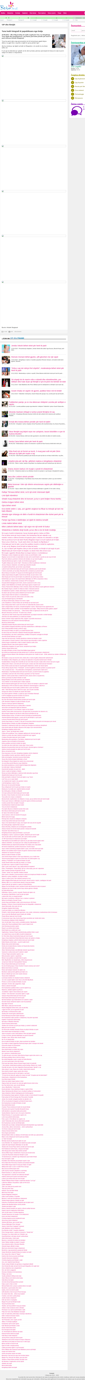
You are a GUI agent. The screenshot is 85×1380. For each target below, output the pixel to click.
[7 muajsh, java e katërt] (58, 18)
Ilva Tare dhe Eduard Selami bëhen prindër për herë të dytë (18, 699)
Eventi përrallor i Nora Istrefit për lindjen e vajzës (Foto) (17, 1089)
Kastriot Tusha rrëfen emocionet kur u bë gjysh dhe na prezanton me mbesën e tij (24, 711)
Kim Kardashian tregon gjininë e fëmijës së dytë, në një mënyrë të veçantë (22, 1095)
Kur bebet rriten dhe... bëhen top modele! (13, 1294)
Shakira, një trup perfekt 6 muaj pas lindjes (14, 1306)
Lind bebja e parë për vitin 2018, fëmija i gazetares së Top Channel (20, 673)
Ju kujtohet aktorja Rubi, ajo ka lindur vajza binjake (16, 567)
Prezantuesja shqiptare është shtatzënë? (13, 920)
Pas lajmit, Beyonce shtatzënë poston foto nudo (15, 809)
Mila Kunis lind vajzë (7, 1192)
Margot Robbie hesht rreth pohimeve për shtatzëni (16, 679)
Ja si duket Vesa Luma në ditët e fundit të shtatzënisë (16, 934)
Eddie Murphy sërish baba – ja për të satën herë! (15, 942)
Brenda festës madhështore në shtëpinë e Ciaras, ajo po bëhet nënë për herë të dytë (25, 799)
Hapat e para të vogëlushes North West (13, 1210)
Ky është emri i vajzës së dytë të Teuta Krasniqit (15, 864)
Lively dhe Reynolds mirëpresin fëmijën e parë (15, 1154)
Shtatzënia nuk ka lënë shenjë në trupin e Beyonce (16, 1339)
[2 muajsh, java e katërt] (40, 18)
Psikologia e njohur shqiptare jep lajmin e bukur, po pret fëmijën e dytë (21, 555)
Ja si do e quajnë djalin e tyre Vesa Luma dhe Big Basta (17, 980)
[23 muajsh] (83, 18)
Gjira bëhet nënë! (9, 505)
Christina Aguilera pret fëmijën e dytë (12, 1260)
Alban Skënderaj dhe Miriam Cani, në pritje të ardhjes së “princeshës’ (21, 1091)
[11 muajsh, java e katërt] (72, 18)
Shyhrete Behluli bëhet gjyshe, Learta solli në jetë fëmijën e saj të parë (21, 717)
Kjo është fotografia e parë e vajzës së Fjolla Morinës (17, 1059)
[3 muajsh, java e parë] (41, 18)
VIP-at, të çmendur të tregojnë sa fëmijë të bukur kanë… (17, 1101)
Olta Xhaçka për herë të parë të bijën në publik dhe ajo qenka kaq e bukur (22, 577)
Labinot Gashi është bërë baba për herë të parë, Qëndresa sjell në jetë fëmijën (24, 569)
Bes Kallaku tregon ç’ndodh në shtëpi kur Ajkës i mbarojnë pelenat (20, 589)
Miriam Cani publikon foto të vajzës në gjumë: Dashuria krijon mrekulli (21, 850)
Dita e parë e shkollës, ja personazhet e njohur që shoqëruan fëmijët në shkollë (24, 874)
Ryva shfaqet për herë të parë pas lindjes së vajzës (16, 787)
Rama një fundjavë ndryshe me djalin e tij (13, 970)
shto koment (17, 331)
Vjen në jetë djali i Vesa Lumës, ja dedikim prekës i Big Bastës (19, 922)
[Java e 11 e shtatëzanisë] (5, 18)
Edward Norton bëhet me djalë (10, 1333)
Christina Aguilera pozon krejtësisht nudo (13, 1218)
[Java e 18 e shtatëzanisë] (11, 18)
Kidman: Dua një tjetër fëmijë (10, 1190)
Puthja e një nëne (7, 1274)
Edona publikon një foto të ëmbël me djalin (14, 743)
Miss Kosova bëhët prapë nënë (10, 1168)
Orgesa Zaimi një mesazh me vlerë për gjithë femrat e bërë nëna (20, 1083)
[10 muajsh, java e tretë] (68, 18)
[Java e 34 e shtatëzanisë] (25, 18)
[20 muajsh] (80, 18)
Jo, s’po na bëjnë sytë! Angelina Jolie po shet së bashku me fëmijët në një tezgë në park (31, 548)
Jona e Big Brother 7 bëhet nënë (11, 1087)
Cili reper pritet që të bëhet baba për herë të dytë (15, 793)
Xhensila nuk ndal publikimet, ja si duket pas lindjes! (16, 616)
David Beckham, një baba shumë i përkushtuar (15, 1236)
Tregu (59, 13)
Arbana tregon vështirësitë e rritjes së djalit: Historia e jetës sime (20, 642)
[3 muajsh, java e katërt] (44, 18)
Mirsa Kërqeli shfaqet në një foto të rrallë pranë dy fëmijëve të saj (20, 713)
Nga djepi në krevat (7, 1003)
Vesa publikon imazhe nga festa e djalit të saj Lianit (16, 755)
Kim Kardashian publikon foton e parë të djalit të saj (16, 988)
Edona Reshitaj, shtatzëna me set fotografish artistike (17, 827)
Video (65, 13)
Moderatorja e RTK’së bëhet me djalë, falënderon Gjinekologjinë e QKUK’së (23, 685)
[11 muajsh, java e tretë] (71, 18)
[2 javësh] (32, 18)
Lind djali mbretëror (10, 495)
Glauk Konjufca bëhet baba (9, 1023)
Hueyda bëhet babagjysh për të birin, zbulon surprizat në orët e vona (21, 583)
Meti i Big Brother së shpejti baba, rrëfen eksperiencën (17, 960)
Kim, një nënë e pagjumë (9, 1270)
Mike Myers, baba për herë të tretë (11, 1005)
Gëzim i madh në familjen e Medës (11, 771)
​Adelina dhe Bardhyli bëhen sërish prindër (14, 1204)
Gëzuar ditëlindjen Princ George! (11, 1224)
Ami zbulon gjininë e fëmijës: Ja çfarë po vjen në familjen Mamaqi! (20, 693)
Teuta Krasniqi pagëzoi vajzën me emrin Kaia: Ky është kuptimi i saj (21, 858)
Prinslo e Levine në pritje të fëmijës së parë (14, 982)
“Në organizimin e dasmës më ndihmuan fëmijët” (15, 1174)
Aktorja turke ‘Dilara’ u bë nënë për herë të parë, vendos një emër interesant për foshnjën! (27, 664)
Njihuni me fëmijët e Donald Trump (11, 900)
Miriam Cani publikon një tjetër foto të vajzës (14, 958)
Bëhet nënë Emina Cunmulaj (10, 968)
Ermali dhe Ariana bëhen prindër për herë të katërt (29, 422)
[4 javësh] (34, 18)
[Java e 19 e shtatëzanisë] (12, 18)
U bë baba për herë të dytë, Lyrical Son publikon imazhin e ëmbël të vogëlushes (28, 544)
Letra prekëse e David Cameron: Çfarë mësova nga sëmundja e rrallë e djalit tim (24, 640)
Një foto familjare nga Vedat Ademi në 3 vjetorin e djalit (17, 999)
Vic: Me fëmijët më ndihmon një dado (12, 1331)
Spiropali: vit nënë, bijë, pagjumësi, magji (13, 984)
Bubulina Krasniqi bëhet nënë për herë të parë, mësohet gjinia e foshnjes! (22, 747)
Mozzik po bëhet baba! (8, 622)
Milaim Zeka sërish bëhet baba (10, 944)
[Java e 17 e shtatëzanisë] (10, 18)
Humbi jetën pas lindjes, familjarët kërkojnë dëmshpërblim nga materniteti (22, 1125)
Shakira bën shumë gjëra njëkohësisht (12, 1013)
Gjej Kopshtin (79, 82)
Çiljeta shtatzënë (6, 1184)
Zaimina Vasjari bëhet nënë (9, 648)
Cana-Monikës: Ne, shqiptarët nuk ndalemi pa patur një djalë (19, 1143)
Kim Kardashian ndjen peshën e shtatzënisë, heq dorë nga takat (20, 1017)
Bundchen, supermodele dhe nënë (11, 1288)
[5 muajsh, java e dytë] (49, 18)
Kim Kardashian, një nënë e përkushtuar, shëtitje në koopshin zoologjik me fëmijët (25, 634)
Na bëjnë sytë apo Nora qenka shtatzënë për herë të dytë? (18, 592)
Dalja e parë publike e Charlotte (11, 1196)
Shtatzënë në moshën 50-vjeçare (11, 852)
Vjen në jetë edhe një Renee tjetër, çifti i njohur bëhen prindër (19, 836)
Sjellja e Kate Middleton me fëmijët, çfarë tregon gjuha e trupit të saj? (21, 585)
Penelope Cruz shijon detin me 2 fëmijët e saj (14, 1234)
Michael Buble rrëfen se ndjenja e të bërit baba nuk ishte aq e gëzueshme (22, 1135)
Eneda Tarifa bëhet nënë (9, 1327)
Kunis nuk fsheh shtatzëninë (10, 1216)
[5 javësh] (35, 18)
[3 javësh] (33, 18)
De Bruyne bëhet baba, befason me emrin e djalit (15, 600)
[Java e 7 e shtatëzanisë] (1, 18)
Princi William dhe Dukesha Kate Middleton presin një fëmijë (19, 1349)
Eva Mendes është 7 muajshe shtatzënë (13, 1230)
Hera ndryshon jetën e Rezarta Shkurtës (13, 1244)
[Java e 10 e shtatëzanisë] (4, 18)
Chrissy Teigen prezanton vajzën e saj (12, 954)
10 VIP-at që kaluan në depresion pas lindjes (14, 838)
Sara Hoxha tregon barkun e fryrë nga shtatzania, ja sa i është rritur (20, 856)
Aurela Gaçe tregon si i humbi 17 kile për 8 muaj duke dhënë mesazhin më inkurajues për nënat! (29, 721)
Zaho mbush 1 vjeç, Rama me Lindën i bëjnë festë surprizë (18, 1069)
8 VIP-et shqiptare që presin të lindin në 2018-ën (15, 695)
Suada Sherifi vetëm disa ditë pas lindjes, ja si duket (16, 862)
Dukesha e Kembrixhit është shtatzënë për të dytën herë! (18, 1202)
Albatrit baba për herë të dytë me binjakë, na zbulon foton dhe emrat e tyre (26, 551)
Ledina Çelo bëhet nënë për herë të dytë (13, 1178)
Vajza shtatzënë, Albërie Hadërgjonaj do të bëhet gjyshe (17, 1093)
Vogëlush (25, 13)
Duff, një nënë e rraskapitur (9, 1300)
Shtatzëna (10, 13)
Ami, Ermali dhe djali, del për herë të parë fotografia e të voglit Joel (20, 1266)
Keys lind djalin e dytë (8, 1158)
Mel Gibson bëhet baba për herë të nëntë (13, 811)
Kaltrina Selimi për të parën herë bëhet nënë (14, 1176)
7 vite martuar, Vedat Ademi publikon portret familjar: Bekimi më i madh (21, 1065)
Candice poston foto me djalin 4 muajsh (13, 803)
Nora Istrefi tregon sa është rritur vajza (12, 1049)
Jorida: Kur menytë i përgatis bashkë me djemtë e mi (16, 1099)
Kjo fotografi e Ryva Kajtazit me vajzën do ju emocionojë (17, 761)
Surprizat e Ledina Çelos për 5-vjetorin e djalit (15, 952)
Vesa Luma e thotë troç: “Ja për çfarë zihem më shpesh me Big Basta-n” (25, 542)
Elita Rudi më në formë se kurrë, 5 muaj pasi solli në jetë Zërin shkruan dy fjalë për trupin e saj (34, 452)
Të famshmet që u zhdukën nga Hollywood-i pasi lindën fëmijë (19, 1156)
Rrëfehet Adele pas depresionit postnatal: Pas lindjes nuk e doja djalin (21, 844)
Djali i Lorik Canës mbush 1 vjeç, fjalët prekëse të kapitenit (18, 866)
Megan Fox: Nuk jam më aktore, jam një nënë (14, 1357)
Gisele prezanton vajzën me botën (11, 1353)
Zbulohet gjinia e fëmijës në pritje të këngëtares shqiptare (18, 723)
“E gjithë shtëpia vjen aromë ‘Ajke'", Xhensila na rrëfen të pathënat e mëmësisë (24, 563)
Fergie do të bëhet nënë (8, 1351)
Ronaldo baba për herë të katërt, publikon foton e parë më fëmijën (20, 687)
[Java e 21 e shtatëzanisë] (14, 18)
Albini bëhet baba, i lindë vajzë (10, 1238)
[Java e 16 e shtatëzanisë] (9, 18)
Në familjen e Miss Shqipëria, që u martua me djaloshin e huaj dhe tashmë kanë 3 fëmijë (27, 660)
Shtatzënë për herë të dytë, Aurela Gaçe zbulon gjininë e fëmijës (20, 888)
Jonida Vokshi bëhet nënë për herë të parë (28, 346)
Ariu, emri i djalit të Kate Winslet (10, 1262)
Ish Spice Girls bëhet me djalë (10, 813)
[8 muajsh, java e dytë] (60, 18)
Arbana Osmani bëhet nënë (9, 1131)
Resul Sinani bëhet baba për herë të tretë (13, 964)
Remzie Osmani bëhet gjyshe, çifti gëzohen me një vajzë (34, 357)
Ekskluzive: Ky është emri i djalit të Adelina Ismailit (16, 789)
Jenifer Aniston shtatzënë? (9, 1298)
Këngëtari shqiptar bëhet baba (10, 908)
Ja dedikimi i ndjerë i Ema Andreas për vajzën (14, 991)
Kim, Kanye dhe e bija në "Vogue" (11, 1254)
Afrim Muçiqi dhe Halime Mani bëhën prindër (14, 1151)
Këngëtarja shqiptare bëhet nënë (11, 729)
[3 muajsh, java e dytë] (42, 18)
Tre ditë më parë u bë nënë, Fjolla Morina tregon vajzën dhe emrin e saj (22, 1055)
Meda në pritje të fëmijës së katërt (11, 854)
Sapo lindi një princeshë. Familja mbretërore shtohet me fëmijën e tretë (22, 638)
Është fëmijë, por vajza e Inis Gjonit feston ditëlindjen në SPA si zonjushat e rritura (24, 579)
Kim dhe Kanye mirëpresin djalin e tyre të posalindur (16, 1001)
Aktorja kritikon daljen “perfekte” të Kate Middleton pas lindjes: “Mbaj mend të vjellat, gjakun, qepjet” (30, 608)
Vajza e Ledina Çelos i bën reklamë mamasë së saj (16, 878)
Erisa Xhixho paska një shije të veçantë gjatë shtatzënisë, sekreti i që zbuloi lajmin (25, 666)
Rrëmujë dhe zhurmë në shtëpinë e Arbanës (14, 819)
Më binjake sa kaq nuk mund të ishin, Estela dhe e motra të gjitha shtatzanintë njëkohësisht (27, 658)
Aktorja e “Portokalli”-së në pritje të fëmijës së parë (16, 860)
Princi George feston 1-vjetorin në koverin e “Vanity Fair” (17, 1232)
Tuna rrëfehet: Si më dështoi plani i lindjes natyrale (16, 681)
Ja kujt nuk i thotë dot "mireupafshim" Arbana (14, 962)
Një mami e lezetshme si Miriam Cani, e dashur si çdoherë (18, 898)
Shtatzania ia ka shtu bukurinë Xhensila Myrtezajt (15, 620)
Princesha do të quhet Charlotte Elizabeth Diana (15, 1109)
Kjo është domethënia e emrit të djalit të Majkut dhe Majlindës (19, 765)
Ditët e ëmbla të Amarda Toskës (10, 1315)
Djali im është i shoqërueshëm (10, 1345)
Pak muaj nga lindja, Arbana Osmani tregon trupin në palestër (19, 1063)
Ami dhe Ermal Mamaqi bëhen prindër (12, 1282)
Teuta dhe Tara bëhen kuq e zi (10, 830)
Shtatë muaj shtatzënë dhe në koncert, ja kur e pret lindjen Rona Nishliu (31, 499)
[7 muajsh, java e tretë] (57, 18)
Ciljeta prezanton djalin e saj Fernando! (13, 1347)
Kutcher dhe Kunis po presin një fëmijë (13, 1256)
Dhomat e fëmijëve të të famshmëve (12, 1272)
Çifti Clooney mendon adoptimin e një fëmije (14, 1170)
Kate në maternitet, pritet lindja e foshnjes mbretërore (17, 1314)
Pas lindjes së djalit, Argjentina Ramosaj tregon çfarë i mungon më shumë (22, 1043)
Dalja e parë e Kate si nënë (9, 1284)
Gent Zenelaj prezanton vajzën (10, 926)
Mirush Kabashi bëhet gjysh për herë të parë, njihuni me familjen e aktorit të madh (25, 683)
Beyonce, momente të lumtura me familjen (13, 1240)
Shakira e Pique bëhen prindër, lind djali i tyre (14, 1359)
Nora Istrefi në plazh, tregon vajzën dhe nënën (15, 1071)
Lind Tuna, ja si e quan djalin (10, 779)
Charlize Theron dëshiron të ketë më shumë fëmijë (16, 1107)
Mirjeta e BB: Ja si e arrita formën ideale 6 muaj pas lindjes (18, 882)
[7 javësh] (37, 18)
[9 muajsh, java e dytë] (63, 18)
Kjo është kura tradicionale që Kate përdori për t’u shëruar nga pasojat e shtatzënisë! (25, 652)
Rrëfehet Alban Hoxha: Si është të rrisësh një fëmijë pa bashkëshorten (21, 715)
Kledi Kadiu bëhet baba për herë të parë (13, 997)
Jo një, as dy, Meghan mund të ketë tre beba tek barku (20, 546)
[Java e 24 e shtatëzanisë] (16, 18)
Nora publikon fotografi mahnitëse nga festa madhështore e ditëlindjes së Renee (24, 626)
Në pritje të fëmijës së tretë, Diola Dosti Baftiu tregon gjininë (18, 650)
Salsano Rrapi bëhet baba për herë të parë (14, 995)
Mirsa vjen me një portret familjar (11, 785)
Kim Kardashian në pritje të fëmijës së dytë (14, 1103)
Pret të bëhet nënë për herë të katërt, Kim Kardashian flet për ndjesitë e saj (26, 535)
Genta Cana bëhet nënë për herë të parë (25, 441)
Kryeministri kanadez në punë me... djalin (13, 769)
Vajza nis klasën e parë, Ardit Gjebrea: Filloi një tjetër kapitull (19, 1033)
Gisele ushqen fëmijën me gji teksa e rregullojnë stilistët (17, 1264)
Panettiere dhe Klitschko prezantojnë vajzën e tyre (16, 1160)
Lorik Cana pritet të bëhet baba (10, 1117)
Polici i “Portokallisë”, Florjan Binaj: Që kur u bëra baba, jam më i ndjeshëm (23, 868)
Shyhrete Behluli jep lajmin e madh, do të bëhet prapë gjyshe (19, 561)
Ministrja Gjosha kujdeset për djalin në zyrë (14, 1141)
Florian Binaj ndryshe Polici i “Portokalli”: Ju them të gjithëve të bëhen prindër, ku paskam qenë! (28, 668)
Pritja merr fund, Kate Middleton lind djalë (13, 1312)
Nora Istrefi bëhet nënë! (8, 1105)
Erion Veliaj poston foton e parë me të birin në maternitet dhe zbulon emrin (22, 604)
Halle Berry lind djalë (8, 1280)
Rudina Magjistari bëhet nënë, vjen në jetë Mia (15, 1007)
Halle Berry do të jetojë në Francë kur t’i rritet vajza (16, 1341)
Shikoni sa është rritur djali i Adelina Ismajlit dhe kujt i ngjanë (19, 735)
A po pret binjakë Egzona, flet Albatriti (12, 598)
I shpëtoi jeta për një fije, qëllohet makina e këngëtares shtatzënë (34, 461)
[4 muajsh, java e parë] (45, 18)
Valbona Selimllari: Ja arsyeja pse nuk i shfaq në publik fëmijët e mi (20, 842)
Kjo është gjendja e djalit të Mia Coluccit (13, 825)
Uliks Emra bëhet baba (8, 948)
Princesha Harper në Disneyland (11, 1045)
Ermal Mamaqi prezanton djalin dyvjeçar (13, 1015)
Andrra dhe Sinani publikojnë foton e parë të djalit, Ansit (17, 924)
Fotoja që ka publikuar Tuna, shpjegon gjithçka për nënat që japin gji (21, 733)
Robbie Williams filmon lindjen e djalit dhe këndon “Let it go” (19, 1180)
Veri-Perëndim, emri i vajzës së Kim (12, 1319)
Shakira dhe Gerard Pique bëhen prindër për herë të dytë (18, 1147)
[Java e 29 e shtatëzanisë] (21, 18)
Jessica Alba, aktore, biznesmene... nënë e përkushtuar (17, 1127)
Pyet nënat (33, 13)
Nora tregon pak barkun (8, 1133)
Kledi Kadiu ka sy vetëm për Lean (11, 930)
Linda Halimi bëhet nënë (12, 523)
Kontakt (52, 1373)
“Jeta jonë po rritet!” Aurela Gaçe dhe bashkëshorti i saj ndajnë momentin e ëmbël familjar (27, 614)
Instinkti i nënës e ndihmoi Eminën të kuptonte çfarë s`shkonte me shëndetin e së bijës (30, 537)
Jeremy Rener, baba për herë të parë (12, 1337)
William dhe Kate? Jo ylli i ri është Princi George (15, 1166)
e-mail (5, 331)
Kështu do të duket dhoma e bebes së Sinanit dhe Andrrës (18, 946)
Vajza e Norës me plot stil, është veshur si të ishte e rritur (17, 596)
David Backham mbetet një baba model (13, 805)
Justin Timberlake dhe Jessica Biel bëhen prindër (16, 1121)
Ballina (3, 13)
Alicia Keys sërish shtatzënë (10, 1220)
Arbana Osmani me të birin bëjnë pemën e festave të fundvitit (19, 829)
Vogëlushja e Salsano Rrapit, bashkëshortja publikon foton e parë (20, 932)
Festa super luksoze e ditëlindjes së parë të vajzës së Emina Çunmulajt (22, 801)
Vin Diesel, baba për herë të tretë (11, 1129)
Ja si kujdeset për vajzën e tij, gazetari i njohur (15, 781)
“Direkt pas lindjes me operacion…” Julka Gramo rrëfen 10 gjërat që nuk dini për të (25, 610)
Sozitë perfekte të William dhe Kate (11, 1276)
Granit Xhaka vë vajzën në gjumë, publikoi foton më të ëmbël (36, 391)
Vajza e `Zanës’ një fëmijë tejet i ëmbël (12, 731)
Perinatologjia (79, 94)
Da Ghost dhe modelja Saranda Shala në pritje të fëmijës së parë (20, 1029)
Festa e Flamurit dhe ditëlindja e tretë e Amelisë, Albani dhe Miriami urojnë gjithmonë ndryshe (28, 587)
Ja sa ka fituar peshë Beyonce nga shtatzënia (14, 763)
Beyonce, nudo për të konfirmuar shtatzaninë (14, 1198)
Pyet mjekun (42, 13)
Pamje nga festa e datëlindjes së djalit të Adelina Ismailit (25, 520)
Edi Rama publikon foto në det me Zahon (13, 1057)
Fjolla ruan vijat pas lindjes (9, 1047)
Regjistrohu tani (75, 35)
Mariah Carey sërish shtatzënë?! (11, 1051)
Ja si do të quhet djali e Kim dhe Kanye (13, 1061)
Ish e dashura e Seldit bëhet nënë (11, 1053)
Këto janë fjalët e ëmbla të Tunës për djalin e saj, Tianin (17, 777)
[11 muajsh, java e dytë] (70, 18)
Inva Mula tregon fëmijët (8, 1079)
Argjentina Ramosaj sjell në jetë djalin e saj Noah (16, 1073)
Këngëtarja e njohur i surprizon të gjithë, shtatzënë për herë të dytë (20, 834)
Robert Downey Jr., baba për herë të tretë (13, 1172)
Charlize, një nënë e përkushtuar (11, 1296)
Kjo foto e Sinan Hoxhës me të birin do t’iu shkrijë (15, 795)
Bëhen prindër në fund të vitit (10, 1343)
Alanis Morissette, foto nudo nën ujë (12, 906)
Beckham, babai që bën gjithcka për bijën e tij (14, 972)
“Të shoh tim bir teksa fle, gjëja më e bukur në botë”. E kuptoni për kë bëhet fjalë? (24, 1075)
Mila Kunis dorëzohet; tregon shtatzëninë (13, 1248)
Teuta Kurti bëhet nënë (8, 1304)
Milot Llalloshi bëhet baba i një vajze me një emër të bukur (26, 527)
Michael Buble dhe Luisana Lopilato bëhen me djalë (16, 1286)
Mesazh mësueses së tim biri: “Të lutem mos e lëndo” (17, 612)
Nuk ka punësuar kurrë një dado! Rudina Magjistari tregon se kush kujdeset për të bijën (30, 540)
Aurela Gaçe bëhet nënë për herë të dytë (13, 821)
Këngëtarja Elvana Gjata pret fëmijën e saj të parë (16, 832)
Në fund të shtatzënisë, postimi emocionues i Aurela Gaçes (18, 846)
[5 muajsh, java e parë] (48, 18)
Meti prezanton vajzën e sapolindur (12, 956)
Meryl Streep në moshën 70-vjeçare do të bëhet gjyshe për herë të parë (22, 573)
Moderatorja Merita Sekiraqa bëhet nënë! (13, 697)
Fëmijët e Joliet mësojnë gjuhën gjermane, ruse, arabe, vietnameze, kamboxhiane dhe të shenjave (29, 912)
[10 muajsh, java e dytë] (67, 18)
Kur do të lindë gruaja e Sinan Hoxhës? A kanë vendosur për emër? (21, 966)
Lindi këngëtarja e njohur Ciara (10, 783)
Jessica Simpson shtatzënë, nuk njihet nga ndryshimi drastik (19, 565)
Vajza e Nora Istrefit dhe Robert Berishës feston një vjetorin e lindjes (21, 938)
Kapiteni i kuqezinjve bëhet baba (11, 1019)
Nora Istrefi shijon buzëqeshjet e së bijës (13, 1031)
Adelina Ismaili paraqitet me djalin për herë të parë (16, 749)
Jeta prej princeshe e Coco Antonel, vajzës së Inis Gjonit (17, 709)
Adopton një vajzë (7, 1363)
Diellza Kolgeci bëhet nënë (13, 502)
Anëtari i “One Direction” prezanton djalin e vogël (15, 993)
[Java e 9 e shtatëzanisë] (3, 18)
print (11, 331)
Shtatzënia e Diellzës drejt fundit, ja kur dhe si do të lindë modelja (29, 530)
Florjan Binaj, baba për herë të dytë (12, 916)
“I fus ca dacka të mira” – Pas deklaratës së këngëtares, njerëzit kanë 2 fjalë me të (24, 669)
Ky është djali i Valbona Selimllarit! (11, 767)
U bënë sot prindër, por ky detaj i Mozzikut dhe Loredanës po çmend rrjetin (23, 571)
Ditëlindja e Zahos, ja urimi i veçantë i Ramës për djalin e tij (18, 892)
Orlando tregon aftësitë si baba (10, 1246)
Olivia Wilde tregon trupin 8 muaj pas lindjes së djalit (16, 1164)
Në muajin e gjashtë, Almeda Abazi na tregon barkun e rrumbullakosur (25, 553)
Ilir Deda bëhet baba (7, 890)
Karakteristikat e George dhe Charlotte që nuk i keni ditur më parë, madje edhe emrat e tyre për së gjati (30, 662)
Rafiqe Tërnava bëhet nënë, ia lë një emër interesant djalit (26, 492)
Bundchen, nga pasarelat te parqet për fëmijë (14, 1250)
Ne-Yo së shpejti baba (8, 1039)
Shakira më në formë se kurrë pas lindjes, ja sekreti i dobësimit (19, 1025)
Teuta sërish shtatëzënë (8, 976)
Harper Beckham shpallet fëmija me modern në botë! (16, 1252)
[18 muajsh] (78, 18)
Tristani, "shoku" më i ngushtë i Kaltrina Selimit (15, 872)
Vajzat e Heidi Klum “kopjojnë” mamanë (13, 1226)
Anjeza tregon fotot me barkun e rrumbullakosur (15, 594)
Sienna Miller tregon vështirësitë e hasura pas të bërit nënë (18, 1153)
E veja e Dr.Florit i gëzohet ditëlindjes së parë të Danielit (17, 1035)
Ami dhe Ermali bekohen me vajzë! (11, 636)
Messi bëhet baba (7, 1365)
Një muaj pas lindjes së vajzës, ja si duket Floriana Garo (17, 630)
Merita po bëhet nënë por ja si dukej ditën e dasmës (16, 705)
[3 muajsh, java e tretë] (43, 18)
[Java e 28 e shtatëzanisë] (20, 18)
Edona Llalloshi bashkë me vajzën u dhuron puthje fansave (18, 1208)
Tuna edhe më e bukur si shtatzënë (12, 797)
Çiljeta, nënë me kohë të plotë (10, 1290)
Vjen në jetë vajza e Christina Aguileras (13, 1212)
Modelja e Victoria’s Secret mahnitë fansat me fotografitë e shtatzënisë (21, 904)
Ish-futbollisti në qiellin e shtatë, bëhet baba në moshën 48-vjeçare (20, 591)
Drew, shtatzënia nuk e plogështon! (11, 1268)
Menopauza (79, 98)
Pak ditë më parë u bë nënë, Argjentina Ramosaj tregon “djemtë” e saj (21, 1067)
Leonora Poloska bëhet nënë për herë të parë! (15, 719)
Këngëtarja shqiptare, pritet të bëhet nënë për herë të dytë (18, 940)
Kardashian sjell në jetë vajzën (10, 1323)
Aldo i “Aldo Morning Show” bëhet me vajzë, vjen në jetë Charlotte (20, 689)
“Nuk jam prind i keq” (7, 1188)
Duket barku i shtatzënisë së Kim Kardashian (14, 1077)
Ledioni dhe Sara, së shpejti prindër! (12, 896)
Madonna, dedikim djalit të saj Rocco (12, 990)
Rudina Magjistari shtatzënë (10, 1194)
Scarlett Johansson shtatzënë (10, 1258)
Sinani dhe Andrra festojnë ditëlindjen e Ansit (14, 759)
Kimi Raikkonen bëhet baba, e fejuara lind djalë (15, 1149)
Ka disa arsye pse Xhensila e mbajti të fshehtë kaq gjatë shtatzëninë (21, 632)
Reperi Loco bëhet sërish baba (10, 928)
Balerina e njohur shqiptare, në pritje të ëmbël (14, 876)
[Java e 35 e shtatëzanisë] (26, 18)
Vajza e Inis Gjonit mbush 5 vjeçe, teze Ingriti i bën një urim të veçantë (21, 823)
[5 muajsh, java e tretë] (50, 18)
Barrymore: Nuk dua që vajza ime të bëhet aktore (15, 1355)
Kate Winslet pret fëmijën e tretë (11, 1325)
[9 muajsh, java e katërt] (65, 18)
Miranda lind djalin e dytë (9, 1317)
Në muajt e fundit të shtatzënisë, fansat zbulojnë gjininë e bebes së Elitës (26, 533)
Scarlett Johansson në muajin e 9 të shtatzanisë (15, 1214)
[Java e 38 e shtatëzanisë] (29, 18)
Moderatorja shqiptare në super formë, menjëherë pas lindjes (19, 646)
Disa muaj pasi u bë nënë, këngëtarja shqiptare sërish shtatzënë (20, 753)
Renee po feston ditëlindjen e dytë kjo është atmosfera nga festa (20, 773)
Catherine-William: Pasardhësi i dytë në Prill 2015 (16, 1182)
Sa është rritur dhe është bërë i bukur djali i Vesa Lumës (17, 745)
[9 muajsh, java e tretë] (64, 18)
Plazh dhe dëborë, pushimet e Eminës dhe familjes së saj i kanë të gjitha (22, 559)
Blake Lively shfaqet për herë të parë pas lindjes (15, 1137)
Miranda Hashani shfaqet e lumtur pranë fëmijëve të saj (32, 412)
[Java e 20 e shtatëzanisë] (13, 18)
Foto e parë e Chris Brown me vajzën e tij (13, 1119)
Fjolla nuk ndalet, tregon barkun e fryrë (12, 1081)
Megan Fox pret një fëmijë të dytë (11, 1302)
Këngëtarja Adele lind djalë (9, 1367)
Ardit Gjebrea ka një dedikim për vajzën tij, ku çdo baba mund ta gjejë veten (23, 840)
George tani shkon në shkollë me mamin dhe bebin (16, 691)
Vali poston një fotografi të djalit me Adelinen (14, 707)
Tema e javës (52, 13)
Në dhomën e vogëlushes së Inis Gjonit (13, 1361)
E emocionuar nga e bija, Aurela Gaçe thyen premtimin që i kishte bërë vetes (23, 918)
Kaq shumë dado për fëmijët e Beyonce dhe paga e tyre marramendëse (22, 727)
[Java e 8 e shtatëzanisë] (2, 18)
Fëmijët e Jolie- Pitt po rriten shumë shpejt (13, 1037)
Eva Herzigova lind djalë (9, 1329)
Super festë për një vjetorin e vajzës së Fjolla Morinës (17, 884)
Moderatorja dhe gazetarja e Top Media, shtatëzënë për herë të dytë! (21, 739)
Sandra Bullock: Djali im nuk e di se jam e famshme (16, 1113)
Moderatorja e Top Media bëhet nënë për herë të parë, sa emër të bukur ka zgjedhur (25, 671)
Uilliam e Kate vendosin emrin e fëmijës (13, 1308)
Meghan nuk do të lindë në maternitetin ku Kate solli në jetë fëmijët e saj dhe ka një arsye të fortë (29, 557)
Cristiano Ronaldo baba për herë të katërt (13, 737)
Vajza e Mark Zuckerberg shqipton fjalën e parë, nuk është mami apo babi (22, 848)
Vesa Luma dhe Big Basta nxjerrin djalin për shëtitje (16, 914)
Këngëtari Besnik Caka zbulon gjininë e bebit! (14, 644)
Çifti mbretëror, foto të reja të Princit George (14, 1292)
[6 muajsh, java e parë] (52, 18)
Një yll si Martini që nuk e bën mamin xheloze (14, 974)
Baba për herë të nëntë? (8, 1027)
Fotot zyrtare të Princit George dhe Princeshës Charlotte (17, 1097)
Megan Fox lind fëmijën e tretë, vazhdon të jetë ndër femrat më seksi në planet (24, 886)
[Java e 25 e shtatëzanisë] (17, 18)
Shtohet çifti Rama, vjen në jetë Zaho (12, 1222)
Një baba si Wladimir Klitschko (10, 1021)
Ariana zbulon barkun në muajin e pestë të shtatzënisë (30, 469)
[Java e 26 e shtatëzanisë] (18, 18)
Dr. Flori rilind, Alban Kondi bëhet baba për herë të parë (17, 936)
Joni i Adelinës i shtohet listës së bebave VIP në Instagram (18, 581)
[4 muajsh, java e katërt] (47, 18)
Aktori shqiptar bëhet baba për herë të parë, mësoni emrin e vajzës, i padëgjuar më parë (26, 880)
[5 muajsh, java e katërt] (51, 18)
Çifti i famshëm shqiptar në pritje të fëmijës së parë (16, 701)
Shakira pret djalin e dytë (9, 1206)
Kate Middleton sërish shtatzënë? (11, 1228)
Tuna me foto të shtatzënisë (9, 807)
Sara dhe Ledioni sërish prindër (21, 477)
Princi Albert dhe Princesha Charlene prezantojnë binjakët (18, 1162)
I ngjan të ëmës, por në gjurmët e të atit (13, 1009)
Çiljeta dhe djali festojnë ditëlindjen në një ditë (15, 1145)
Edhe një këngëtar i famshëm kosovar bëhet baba (16, 757)
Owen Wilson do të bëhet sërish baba (12, 1278)
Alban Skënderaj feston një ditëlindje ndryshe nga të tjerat (18, 950)
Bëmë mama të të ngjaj (8, 817)
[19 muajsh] (79, 18)
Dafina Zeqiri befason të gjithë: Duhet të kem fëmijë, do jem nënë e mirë (22, 575)
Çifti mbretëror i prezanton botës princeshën (14, 1111)
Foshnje (17, 13)
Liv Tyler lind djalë (7, 1139)
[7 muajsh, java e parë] (55, 18)
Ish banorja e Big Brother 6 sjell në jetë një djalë (15, 894)
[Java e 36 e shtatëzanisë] (27, 18)
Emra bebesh (79, 90)
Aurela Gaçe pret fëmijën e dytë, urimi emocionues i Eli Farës (19, 902)
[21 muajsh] (81, 18)
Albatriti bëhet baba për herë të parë (12, 775)
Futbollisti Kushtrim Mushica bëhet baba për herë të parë (18, 624)
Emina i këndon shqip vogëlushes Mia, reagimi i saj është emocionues (21, 618)
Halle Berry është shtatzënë (9, 1335)
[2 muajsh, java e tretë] (39, 18)
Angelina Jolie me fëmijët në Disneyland (13, 741)
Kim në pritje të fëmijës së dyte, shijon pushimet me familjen (18, 1041)
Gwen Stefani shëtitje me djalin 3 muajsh (13, 1242)
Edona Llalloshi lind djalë (9, 986)
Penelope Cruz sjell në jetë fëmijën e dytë (13, 1310)
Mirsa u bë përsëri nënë (8, 751)
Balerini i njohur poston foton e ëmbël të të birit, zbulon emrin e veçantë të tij (23, 675)
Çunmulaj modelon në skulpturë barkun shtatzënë (16, 978)
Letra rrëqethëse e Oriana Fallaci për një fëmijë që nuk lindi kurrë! (20, 602)
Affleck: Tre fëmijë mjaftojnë (9, 1321)
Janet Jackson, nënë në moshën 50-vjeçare (14, 815)
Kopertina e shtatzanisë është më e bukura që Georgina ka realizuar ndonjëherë (24, 725)
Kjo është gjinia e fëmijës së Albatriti (12, 791)
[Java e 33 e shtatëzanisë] (24, 18)
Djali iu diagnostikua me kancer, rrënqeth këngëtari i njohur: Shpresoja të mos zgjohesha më (28, 606)
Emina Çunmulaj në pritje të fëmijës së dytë (14, 677)
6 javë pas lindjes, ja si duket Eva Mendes (13, 910)
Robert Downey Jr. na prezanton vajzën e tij (14, 1115)
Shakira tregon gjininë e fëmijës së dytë (13, 1200)
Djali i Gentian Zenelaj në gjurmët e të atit (13, 870)
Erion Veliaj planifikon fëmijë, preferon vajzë (14, 628)
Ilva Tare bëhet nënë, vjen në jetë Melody (13, 1085)
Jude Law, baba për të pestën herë (11, 1186)
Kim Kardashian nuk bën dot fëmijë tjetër (13, 1123)
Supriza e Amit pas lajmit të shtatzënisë (13, 703)
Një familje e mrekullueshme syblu (11, 1011)
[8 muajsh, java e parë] (59, 18)
